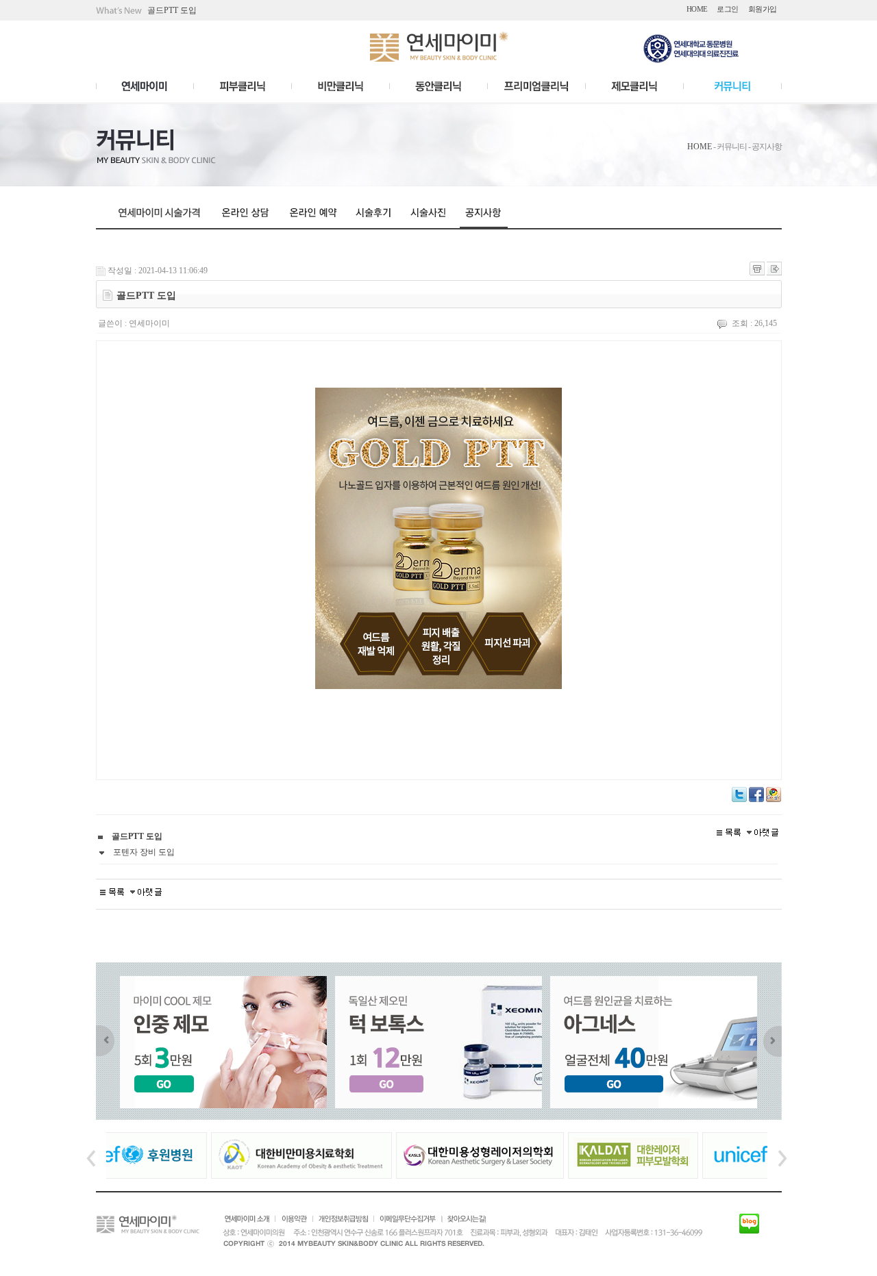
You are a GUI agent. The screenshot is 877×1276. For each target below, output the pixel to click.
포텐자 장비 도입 (143, 852)
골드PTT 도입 (172, 10)
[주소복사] (774, 268)
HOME (699, 146)
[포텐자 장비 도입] (762, 831)
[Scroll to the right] (776, 1040)
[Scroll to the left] (101, 1040)
